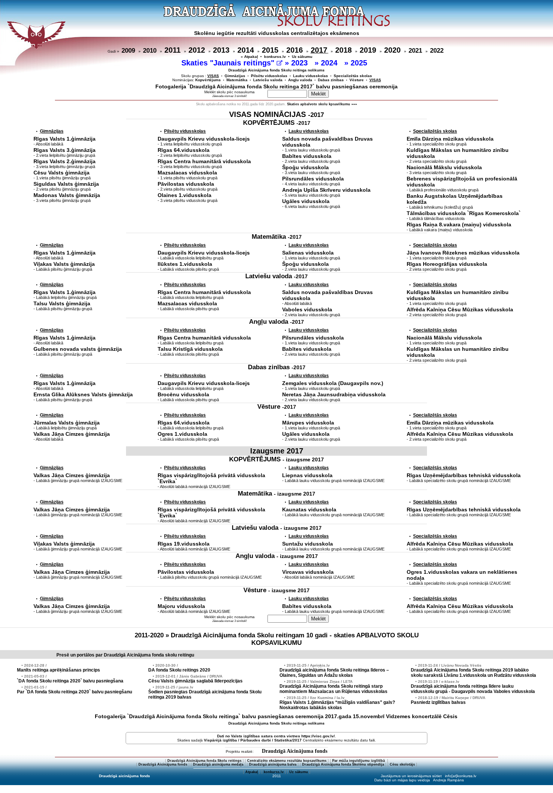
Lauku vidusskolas (310, 76)
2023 (300, 63)
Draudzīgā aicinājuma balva (272, 764)
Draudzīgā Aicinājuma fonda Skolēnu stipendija (343, 764)
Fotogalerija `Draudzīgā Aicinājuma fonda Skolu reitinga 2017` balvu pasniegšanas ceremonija (276, 86)
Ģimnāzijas (235, 76)
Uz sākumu (302, 57)
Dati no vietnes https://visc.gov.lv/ (276, 736)
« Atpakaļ (249, 57)
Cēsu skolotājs (402, 764)
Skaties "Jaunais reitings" (228, 63)
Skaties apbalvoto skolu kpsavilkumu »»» (322, 104)
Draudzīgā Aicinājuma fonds (294, 751)
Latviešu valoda (268, 80)
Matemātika (237, 80)
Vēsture (356, 80)
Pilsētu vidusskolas (269, 76)
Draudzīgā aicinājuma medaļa (218, 764)
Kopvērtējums (208, 80)
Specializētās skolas (353, 76)
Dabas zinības (331, 80)
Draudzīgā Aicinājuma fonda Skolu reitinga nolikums (276, 70)
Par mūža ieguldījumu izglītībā (359, 761)
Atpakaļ (251, 772)
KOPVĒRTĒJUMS (276, 122)
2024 (330, 63)
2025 (360, 63)
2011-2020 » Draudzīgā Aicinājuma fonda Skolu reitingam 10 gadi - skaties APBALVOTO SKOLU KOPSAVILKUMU (277, 639)
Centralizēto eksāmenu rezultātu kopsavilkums (287, 761)
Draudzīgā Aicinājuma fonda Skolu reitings (204, 761)
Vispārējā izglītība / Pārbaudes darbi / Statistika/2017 (253, 740)
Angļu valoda (300, 80)
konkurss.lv (275, 57)
